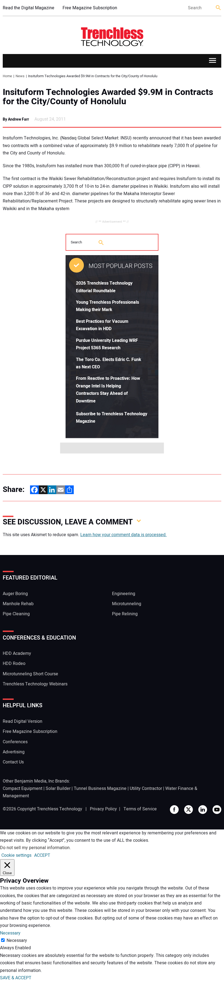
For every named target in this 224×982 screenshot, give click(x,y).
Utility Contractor (146, 788)
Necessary (17, 940)
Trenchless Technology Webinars (35, 684)
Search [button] (218, 8)
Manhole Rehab (18, 604)
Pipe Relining (125, 614)
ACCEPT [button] (42, 855)
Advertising (14, 752)
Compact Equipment (22, 788)
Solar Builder (58, 788)
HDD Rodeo (14, 663)
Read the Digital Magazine (28, 8)
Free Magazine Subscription (90, 8)
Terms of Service (140, 809)
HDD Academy (17, 653)
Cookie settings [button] (16, 855)
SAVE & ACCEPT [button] (15, 978)
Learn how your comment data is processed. (123, 535)
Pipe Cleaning (16, 614)
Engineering (123, 593)
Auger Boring (15, 593)
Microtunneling (126, 604)
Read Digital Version (22, 721)
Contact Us (13, 762)
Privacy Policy (103, 809)
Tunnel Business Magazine (100, 788)
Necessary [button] (10, 933)
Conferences (15, 742)
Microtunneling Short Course (30, 674)
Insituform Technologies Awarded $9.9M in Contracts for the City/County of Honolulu (108, 97)
